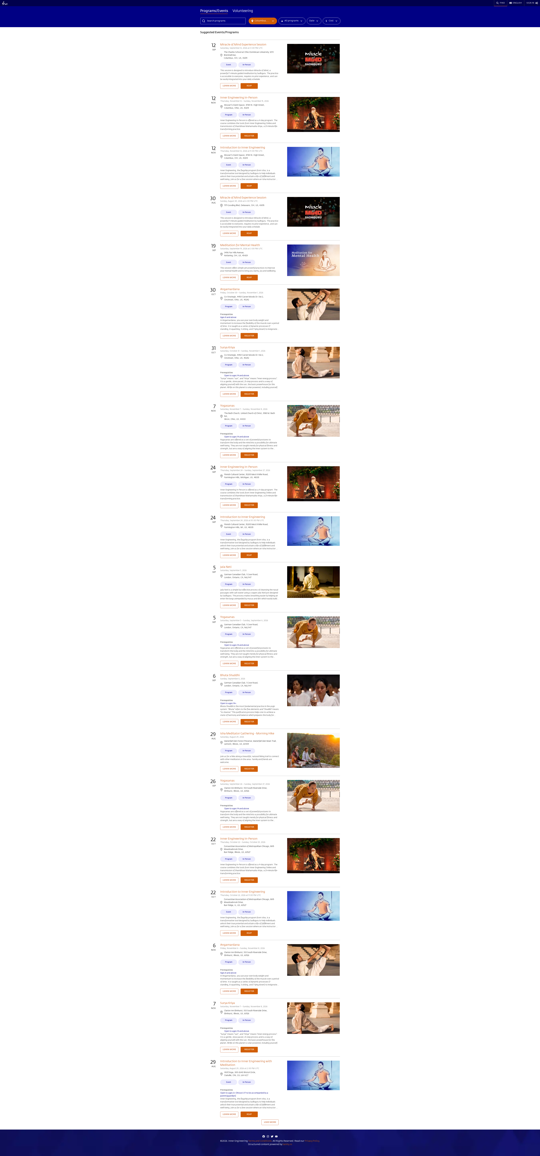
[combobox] (20, 4)
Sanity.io (287, 1144)
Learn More (229, 86)
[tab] (214, 11)
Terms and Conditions (260, 1141)
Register (249, 136)
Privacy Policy (312, 1141)
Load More (270, 1122)
